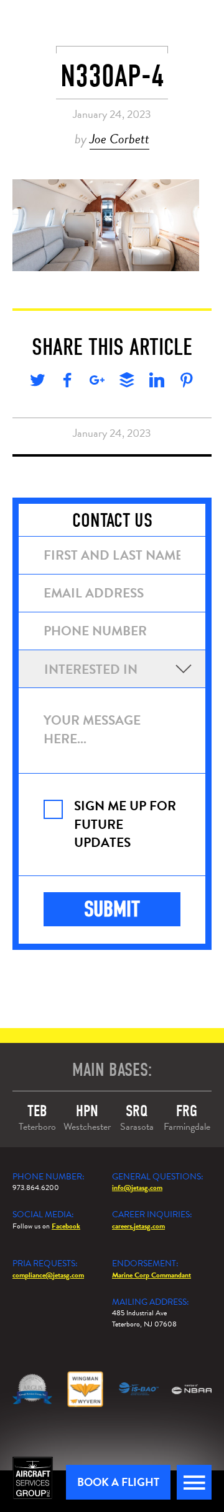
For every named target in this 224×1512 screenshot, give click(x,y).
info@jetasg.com (137, 1187)
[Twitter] (37, 382)
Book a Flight (118, 1482)
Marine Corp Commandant (151, 1275)
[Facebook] (67, 382)
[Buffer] (126, 382)
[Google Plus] (97, 382)
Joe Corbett (119, 138)
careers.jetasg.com (138, 1226)
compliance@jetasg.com (48, 1275)
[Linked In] (156, 382)
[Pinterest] (186, 382)
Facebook (66, 1226)
